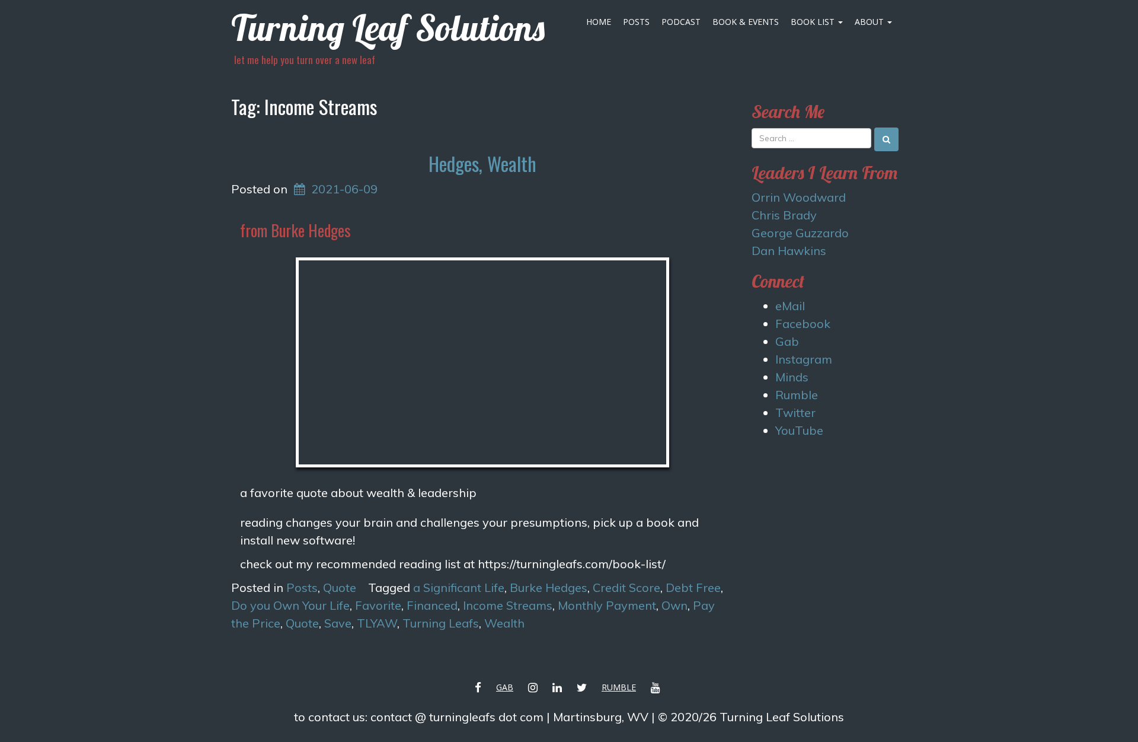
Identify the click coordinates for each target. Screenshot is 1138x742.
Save (337, 623)
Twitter (795, 412)
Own (674, 605)
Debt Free (693, 587)
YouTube (799, 430)
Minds (791, 377)
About (870, 21)
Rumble (796, 394)
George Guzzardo (800, 232)
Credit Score (626, 587)
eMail (790, 305)
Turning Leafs (440, 623)
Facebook (802, 323)
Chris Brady (784, 215)
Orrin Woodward (799, 197)
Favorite (378, 605)
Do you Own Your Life (290, 605)
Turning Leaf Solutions (388, 27)
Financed (432, 605)
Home (598, 21)
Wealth (504, 623)
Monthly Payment (607, 605)
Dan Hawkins (789, 250)
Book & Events (745, 21)
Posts (636, 21)
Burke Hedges (548, 587)
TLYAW (377, 623)
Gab (787, 341)
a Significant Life (458, 587)
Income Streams (507, 605)
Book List (814, 21)
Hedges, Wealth (482, 163)
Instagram (803, 359)
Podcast (681, 21)
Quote (339, 587)
